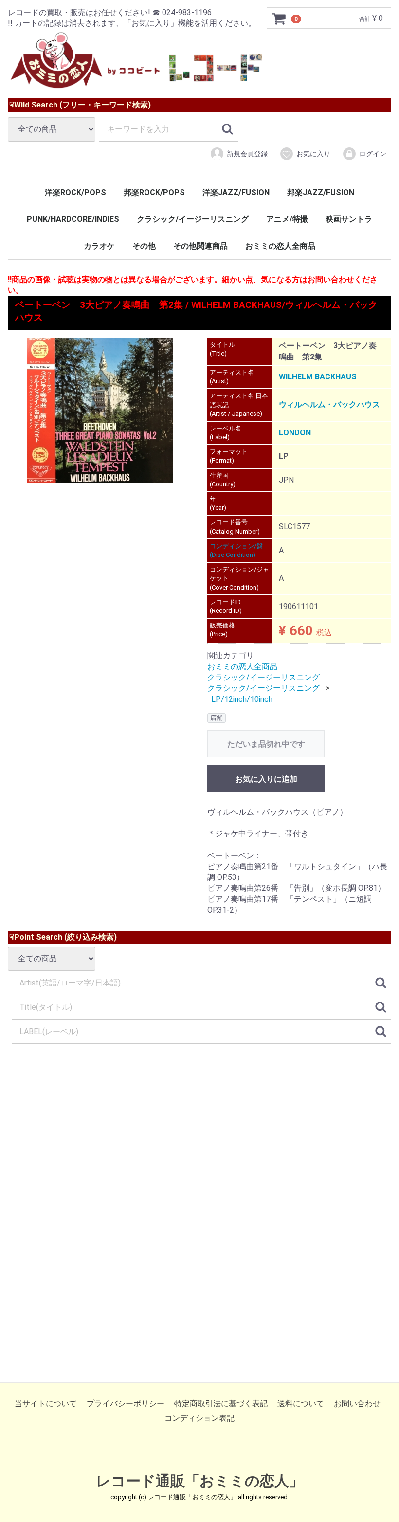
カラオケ (99, 246)
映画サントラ (349, 219)
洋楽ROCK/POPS (75, 192)
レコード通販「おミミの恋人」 (200, 1480)
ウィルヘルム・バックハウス (329, 405)
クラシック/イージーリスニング (193, 219)
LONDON (295, 432)
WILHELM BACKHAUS (318, 376)
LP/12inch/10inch (241, 699)
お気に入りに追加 (266, 779)
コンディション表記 (199, 1418)
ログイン (372, 154)
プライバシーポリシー (125, 1403)
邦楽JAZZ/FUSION (320, 192)
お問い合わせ (357, 1403)
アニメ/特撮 (287, 219)
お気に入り (313, 154)
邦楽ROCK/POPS (154, 192)
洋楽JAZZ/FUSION (236, 192)
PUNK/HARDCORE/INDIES (73, 219)
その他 (144, 246)
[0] (279, 18)
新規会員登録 (247, 154)
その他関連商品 (200, 246)
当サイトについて (46, 1403)
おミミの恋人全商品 (280, 246)
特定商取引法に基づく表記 (221, 1403)
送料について (300, 1403)
